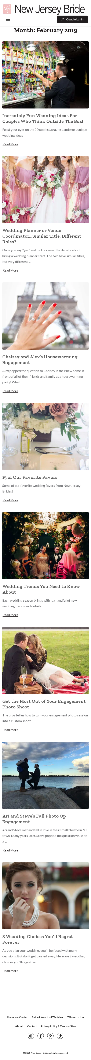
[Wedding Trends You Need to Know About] (45, 545)
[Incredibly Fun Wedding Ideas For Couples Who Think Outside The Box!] (45, 74)
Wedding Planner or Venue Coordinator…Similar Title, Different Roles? (41, 236)
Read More (10, 144)
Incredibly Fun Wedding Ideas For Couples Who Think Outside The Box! (42, 118)
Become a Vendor (17, 1017)
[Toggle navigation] (7, 19)
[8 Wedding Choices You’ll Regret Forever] (45, 895)
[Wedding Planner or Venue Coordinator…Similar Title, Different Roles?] (45, 189)
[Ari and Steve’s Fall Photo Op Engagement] (45, 775)
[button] (72, 19)
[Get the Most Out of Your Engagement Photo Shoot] (45, 660)
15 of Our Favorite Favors (29, 477)
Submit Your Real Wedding (47, 1017)
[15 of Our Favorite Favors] (45, 436)
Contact (32, 1026)
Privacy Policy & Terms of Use (58, 1026)
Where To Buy (75, 1017)
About (19, 1026)
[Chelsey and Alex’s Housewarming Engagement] (45, 315)
